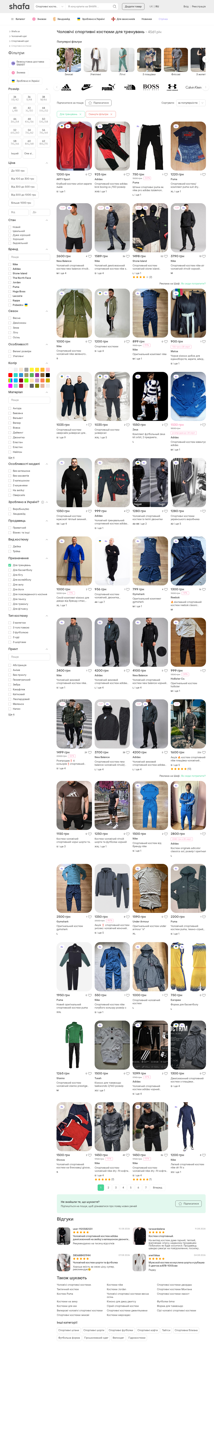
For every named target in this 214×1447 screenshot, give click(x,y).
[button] (57, 59)
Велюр (17, 423)
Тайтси (166, 1330)
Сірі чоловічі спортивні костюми (176, 1310)
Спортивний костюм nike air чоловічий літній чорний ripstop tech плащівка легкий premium (188, 267)
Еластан (18, 442)
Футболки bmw (166, 1301)
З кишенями (20, 485)
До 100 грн (18, 170)
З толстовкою (21, 627)
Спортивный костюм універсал (107, 431)
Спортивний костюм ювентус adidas (188, 443)
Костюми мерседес (119, 1315)
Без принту (19, 675)
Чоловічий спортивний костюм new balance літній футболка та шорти (72, 267)
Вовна (16, 427)
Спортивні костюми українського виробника (185, 518)
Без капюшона (21, 471)
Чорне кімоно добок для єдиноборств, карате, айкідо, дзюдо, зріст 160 (188, 357)
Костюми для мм (67, 1306)
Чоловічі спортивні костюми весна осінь (128, 1295)
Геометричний (21, 679)
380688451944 (82, 1255)
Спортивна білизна (186, 1330)
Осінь (16, 337)
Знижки (41, 19)
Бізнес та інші (21, 532)
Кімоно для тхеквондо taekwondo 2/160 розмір (109, 1084)
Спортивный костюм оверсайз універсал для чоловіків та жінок (71, 431)
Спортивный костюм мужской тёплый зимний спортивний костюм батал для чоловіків (72, 518)
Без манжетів (21, 475)
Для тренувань (22, 565)
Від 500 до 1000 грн (23, 194)
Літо (15, 332)
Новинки (147, 19)
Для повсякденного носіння (30, 594)
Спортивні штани (68, 1330)
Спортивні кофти (147, 1330)
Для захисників (126, 19)
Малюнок (18, 704)
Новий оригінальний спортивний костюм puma (72, 1006)
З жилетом (19, 622)
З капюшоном (21, 480)
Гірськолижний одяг (96, 1337)
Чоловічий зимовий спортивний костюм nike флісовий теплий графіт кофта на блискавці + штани (73, 681)
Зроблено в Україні (93, 19)
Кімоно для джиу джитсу (121, 1301)
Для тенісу (19, 599)
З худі (16, 637)
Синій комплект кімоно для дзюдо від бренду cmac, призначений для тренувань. (74, 599)
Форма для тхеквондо (170, 1306)
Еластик (18, 447)
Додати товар (133, 6)
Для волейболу (22, 579)
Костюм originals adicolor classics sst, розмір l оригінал (188, 850)
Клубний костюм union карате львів (74, 185)
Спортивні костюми (106, 346)
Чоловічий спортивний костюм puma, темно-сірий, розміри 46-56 (187, 928)
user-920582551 (82, 1229)
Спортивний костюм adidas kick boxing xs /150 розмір (111, 185)
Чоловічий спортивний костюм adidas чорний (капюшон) (146, 1088)
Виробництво (21, 509)
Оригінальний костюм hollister (184, 685)
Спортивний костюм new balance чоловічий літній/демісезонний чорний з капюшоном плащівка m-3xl (111, 763)
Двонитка (19, 437)
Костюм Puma (65, 1293)
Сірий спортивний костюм (123, 1306)
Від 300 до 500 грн (23, 186)
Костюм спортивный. (161, 1236)
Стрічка (163, 19)
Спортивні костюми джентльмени (127, 1310)
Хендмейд (63, 19)
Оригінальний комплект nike (150, 354)
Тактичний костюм (68, 1289)
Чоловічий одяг (19, 36)
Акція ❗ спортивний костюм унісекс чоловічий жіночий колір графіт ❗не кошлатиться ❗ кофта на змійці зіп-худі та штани (112, 927)
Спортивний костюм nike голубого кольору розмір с (110, 1006)
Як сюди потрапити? (193, 283)
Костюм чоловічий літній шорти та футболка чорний (111, 840)
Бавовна (18, 413)
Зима (16, 327)
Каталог (20, 19)
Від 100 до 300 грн (22, 178)
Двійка (17, 546)
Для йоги (18, 589)
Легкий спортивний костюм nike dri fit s (187, 1166)
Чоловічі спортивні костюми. (74, 1284)
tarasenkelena (157, 1229)
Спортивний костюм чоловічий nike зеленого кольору (71, 352)
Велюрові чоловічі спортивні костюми (80, 1310)
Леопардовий (21, 699)
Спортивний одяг (20, 41)
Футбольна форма (69, 1337)
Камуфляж (19, 689)
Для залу (18, 584)
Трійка (16, 551)
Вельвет (18, 418)
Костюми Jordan (116, 1289)
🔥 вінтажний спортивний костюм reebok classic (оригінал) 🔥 (186, 604)
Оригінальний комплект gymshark (147, 600)
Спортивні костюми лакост (173, 1293)
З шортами (19, 642)
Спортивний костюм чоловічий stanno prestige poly (72, 1084)
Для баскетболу (22, 570)
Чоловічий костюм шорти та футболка (95, 1262)
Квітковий (19, 694)
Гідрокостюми (136, 1337)
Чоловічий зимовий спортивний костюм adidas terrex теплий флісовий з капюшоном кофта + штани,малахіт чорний (111, 681)
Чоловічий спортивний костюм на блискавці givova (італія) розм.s (73, 1166)
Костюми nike (115, 1284)
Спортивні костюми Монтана (174, 1289)
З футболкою (20, 632)
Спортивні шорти (93, 1330)
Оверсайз (19, 495)
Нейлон (17, 452)
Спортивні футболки (121, 1330)
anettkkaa (154, 1255)
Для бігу (18, 575)
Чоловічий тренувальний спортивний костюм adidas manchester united (111, 522)
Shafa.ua (15, 31)
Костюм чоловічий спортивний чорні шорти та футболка (73, 840)
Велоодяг (118, 1337)
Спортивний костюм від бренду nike (147, 845)
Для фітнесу (20, 609)
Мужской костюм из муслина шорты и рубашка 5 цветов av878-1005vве (176, 1264)
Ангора (17, 408)
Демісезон (19, 323)
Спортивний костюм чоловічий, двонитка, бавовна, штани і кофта (108, 596)
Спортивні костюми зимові (73, 1315)
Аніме (16, 670)
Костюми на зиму (67, 1301)
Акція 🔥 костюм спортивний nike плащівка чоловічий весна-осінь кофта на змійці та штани (188, 759)
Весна (17, 318)
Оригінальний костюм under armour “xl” (149, 928)
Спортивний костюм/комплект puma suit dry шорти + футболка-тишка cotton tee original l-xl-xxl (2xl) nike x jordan (188, 185)
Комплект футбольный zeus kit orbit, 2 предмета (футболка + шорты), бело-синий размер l (149, 436)
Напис (17, 709)
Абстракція (19, 665)
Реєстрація (199, 6)
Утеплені (18, 356)
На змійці (18, 490)
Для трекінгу (20, 604)
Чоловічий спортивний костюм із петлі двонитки (148, 518)
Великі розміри (22, 351)
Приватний (19, 527)
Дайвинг (18, 432)
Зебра (16, 684)
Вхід (186, 6)
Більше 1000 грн (21, 203)
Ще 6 (11, 457)
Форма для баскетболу (184, 1004)
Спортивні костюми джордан (174, 1284)
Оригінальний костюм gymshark (70, 928)
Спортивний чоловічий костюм (146, 1002)
